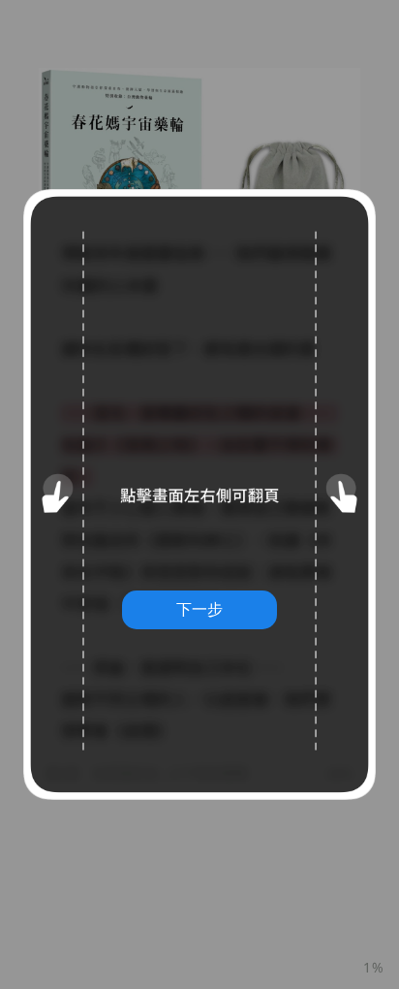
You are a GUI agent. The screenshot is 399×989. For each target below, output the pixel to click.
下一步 (199, 609)
